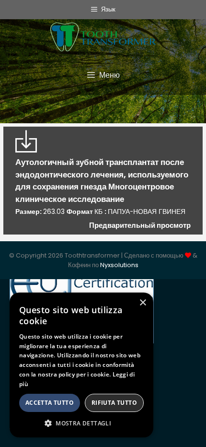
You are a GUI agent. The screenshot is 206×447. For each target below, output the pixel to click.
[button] (81, 423)
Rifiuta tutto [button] (114, 403)
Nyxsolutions (119, 265)
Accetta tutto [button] (49, 403)
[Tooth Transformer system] (103, 34)
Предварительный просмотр (140, 225)
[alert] (81, 365)
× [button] (142, 302)
